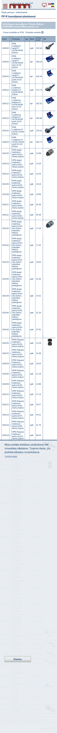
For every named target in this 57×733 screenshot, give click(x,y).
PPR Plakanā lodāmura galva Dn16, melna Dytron (18, 343)
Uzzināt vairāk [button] (11, 456)
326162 (5, 329)
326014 (5, 118)
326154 (5, 262)
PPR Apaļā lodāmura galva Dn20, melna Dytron (18, 163)
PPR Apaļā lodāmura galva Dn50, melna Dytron (18, 204)
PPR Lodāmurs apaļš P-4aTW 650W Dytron (17, 48)
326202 (5, 353)
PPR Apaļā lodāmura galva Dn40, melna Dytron (18, 194)
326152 (5, 245)
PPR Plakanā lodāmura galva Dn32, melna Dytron (18, 373)
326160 (5, 313)
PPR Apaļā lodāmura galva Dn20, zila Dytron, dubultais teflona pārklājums (17, 245)
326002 (5, 62)
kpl (31, 62)
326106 (5, 184)
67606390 (8, 26)
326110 (5, 204)
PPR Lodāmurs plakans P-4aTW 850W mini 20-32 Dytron (17, 103)
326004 (5, 76)
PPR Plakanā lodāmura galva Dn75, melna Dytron (18, 414)
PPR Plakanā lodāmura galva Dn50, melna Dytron (18, 394)
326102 (5, 163)
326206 (5, 374)
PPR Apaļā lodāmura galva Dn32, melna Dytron (18, 184)
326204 (5, 363)
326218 (5, 435)
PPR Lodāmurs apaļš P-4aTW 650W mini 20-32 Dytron (17, 61)
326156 (5, 279)
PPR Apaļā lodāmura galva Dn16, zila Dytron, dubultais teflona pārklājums (17, 228)
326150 (5, 228)
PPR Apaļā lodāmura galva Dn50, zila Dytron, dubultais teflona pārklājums (17, 312)
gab (31, 48)
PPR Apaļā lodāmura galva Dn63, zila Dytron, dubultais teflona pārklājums (17, 329)
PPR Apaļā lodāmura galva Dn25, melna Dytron (18, 173)
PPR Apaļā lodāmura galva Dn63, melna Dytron (18, 214)
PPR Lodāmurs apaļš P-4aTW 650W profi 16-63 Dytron (17, 76)
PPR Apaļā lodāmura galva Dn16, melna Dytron (18, 153)
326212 (5, 404)
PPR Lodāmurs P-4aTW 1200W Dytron (18, 130)
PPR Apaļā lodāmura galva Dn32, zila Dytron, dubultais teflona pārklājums (17, 279)
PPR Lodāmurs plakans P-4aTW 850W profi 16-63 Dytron (17, 118)
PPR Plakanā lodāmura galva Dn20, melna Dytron (18, 353)
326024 (5, 142)
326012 (5, 103)
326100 (5, 153)
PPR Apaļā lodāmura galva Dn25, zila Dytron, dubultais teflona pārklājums (17, 262)
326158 (5, 296)
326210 (5, 394)
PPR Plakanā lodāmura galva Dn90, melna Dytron (18, 425)
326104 (5, 174)
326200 (5, 343)
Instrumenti (21, 12)
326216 (5, 425)
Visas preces (7, 12)
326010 (5, 90)
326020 (5, 131)
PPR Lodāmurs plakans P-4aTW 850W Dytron (17, 90)
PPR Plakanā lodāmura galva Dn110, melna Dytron (18, 435)
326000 (5, 48)
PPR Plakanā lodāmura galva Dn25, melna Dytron (18, 363)
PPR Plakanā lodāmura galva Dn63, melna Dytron (18, 404)
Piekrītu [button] (18, 659)
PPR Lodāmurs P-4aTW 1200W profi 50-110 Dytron (18, 142)
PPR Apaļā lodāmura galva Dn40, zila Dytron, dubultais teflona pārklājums (17, 296)
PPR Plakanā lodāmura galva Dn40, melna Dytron (18, 384)
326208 (5, 384)
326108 (5, 194)
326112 (5, 215)
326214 (5, 415)
